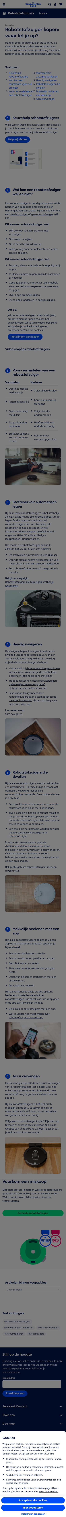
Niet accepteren (33, 1507)
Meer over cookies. (48, 1491)
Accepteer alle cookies (33, 1500)
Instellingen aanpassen (33, 1514)
